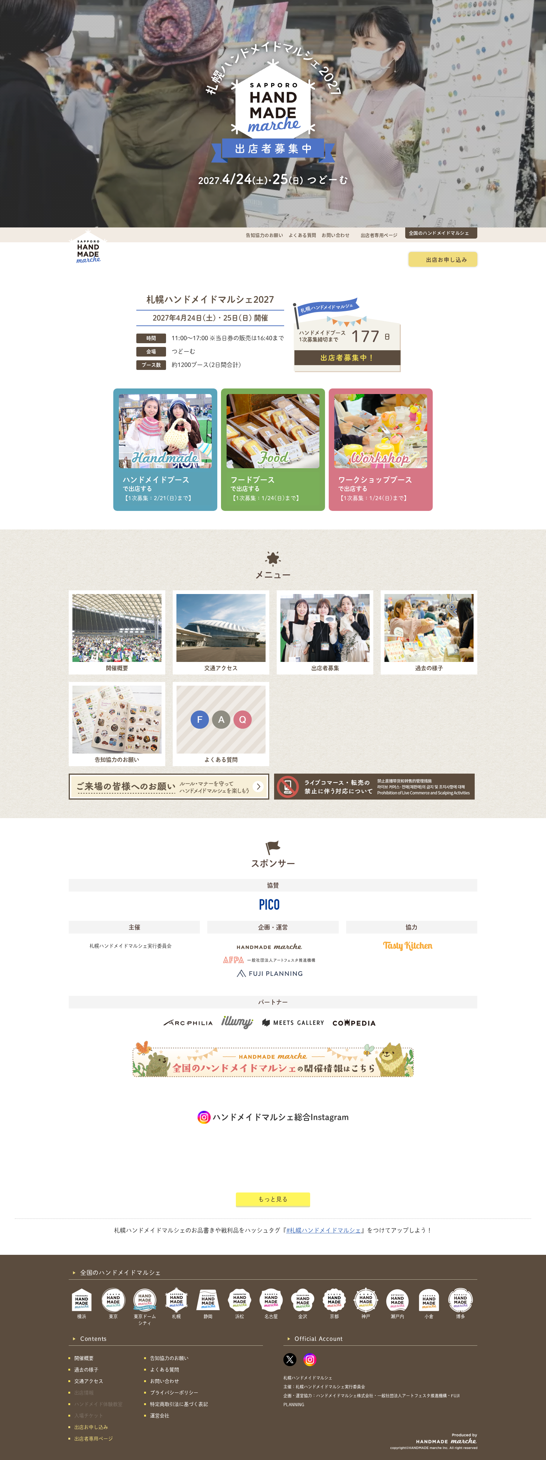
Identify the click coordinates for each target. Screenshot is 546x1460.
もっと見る (273, 1199)
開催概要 (145, 259)
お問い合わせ (336, 235)
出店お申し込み (447, 259)
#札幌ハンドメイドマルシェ (323, 1230)
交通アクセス (185, 259)
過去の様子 (230, 259)
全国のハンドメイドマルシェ (439, 233)
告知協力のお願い (264, 235)
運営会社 (159, 1415)
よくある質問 (302, 235)
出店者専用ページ (379, 235)
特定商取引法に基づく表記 (179, 1404)
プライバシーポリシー (174, 1392)
